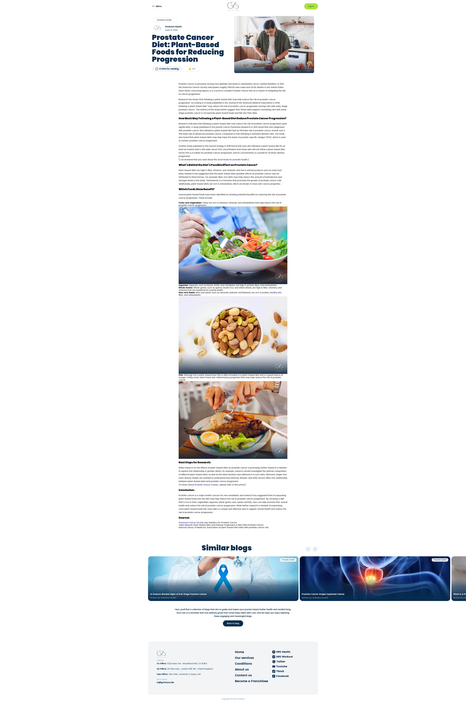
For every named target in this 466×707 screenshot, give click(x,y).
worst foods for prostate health (233, 160)
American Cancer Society (191, 523)
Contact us (243, 675)
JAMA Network (185, 525)
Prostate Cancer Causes (206, 485)
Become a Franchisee (251, 681)
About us (242, 669)
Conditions (243, 663)
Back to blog (233, 623)
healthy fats (275, 293)
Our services (244, 658)
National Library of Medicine (192, 527)
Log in (311, 6)
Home (239, 652)
